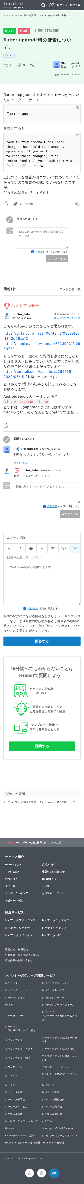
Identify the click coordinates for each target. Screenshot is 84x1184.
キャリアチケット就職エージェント (59, 1039)
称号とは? (11, 879)
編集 (67, 318)
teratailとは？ (13, 864)
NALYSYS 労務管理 (53, 1142)
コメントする (57, 259)
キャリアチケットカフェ (19, 1048)
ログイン (62, 4)
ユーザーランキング (16, 893)
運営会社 (10, 949)
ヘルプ (46, 886)
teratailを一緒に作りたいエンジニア (39, 842)
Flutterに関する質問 (25, 15)
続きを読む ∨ (20, 463)
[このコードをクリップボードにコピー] (77, 107)
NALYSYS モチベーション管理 (22, 1142)
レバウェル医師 (14, 1114)
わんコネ (47, 1121)
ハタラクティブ (14, 1067)
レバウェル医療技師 (53, 1099)
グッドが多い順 (70, 289)
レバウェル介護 (14, 1092)
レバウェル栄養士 (52, 1106)
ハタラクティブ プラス (55, 1067)
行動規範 (40, 251)
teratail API (49, 879)
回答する (42, 641)
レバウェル (48, 1085)
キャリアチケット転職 (17, 1057)
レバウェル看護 (51, 1092)
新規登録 (75, 4)
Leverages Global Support (57, 1128)
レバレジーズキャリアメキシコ (59, 1135)
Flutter (9, 55)
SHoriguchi (70, 63)
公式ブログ (48, 864)
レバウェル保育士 (15, 1099)
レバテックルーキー (17, 927)
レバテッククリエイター (57, 920)
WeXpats (10, 1128)
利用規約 (23, 949)
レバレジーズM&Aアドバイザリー (60, 1076)
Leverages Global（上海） (20, 1135)
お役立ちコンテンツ (53, 893)
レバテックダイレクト (19, 935)
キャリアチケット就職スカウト (59, 1048)
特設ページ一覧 (14, 900)
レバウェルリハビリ (16, 1106)
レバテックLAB (52, 935)
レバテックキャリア (54, 927)
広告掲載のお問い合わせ (19, 960)
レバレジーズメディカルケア (21, 1121)
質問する (42, 746)
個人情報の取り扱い (29, 955)
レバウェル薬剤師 (52, 1114)
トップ (6, 15)
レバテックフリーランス (20, 920)
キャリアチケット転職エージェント (59, 1058)
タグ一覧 (10, 886)
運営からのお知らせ (53, 871)
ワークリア (11, 1076)
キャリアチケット (15, 1039)
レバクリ (10, 1085)
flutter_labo (21, 314)
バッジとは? (12, 871)
